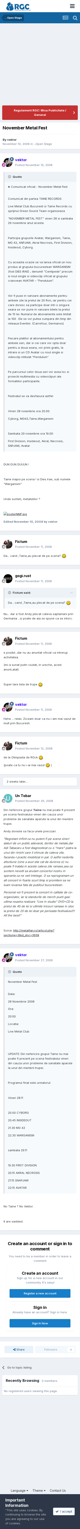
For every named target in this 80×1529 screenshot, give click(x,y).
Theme (38, 1490)
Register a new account (40, 1293)
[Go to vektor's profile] (8, 162)
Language (18, 1490)
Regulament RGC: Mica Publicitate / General (40, 113)
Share (20, 1349)
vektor (12, 139)
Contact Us (58, 1490)
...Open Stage (43, 144)
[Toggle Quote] (10, 176)
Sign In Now (40, 1323)
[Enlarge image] (15, 514)
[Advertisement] (40, 65)
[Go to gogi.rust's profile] (8, 578)
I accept (65, 1511)
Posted (33, 165)
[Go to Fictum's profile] (8, 544)
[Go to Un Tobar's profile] (8, 798)
